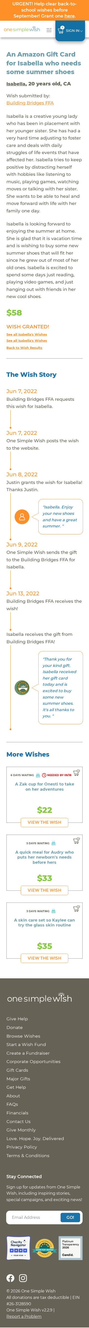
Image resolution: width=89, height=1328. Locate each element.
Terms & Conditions (27, 1155)
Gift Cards (17, 1070)
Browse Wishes (23, 1036)
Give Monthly (21, 1129)
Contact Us (18, 1121)
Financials (17, 1112)
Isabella (15, 84)
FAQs (12, 1104)
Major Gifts (18, 1078)
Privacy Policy (21, 1146)
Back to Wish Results (24, 348)
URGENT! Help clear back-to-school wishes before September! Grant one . (44, 10)
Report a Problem (24, 1316)
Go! (70, 1217)
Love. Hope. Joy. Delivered (35, 1138)
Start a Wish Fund (26, 1044)
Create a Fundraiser (28, 1053)
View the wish (44, 822)
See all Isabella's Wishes (26, 334)
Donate (14, 1027)
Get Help (16, 1087)
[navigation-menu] (48, 30)
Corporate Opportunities (33, 1061)
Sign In (72, 30)
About (13, 1095)
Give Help (17, 1018)
